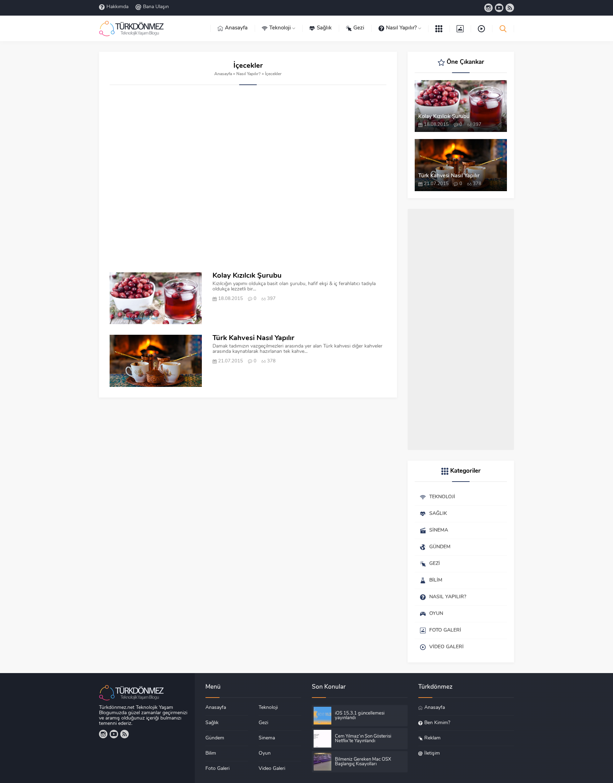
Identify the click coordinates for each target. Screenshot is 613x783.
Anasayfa (223, 74)
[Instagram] (488, 8)
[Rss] (510, 8)
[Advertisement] (248, 179)
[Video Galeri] (481, 28)
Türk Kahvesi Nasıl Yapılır (253, 338)
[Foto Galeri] (460, 28)
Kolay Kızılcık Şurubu (247, 275)
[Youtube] (499, 8)
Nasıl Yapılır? (248, 74)
